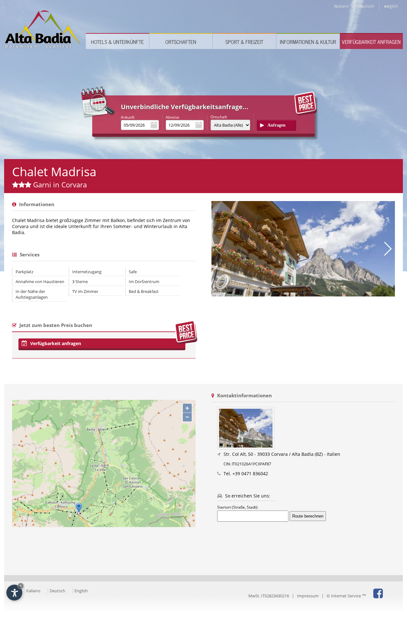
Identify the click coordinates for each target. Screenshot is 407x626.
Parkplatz (24, 272)
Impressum (308, 596)
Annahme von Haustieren (40, 281)
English (81, 591)
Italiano (33, 591)
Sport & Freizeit (244, 42)
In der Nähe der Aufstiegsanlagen (32, 294)
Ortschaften (180, 42)
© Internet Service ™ (346, 596)
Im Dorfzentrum (144, 281)
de (366, 6)
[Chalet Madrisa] (306, 428)
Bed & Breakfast (144, 291)
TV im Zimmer (85, 291)
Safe (133, 272)
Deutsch (57, 591)
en (391, 6)
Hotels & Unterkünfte (117, 42)
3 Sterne (80, 281)
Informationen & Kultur (308, 42)
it (341, 6)
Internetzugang (86, 272)
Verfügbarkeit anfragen (371, 42)
